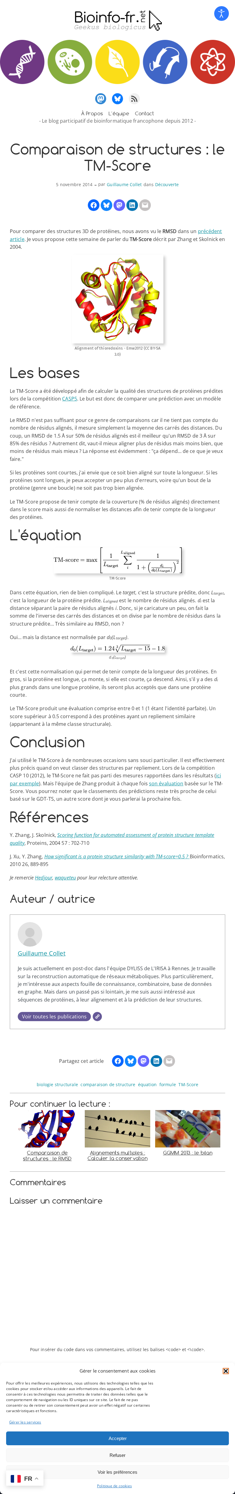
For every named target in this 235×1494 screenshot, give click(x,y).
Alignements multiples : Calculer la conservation (117, 1156)
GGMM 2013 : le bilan (187, 1153)
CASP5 (69, 398)
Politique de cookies (114, 1485)
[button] (226, 1371)
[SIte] (97, 1016)
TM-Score (188, 1084)
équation (147, 1084)
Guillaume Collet (124, 184)
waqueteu (65, 877)
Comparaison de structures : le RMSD (47, 1156)
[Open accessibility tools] (221, 13)
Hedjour (43, 877)
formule (167, 1084)
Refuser (117, 1455)
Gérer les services (25, 1422)
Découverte (167, 184)
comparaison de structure (107, 1084)
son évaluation (166, 783)
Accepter (118, 1438)
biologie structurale (57, 1084)
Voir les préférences (117, 1472)
